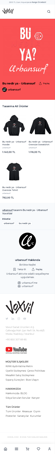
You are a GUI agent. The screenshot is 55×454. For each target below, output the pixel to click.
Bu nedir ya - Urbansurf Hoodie (14, 143)
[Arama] (49, 11)
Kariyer (36, 398)
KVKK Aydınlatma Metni (19, 366)
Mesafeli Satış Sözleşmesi (20, 375)
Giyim (36, 411)
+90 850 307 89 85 (16, 339)
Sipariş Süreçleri (15, 379)
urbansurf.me (29, 282)
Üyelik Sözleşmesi (16, 370)
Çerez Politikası (36, 370)
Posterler (11, 416)
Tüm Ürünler (13, 411)
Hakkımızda (12, 393)
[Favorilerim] (38, 449)
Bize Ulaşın (32, 379)
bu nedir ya (25, 223)
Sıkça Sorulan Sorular (18, 398)
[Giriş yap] (49, 449)
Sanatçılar (23, 416)
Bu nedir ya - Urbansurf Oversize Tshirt (14, 188)
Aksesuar (27, 411)
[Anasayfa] (5, 449)
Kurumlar (35, 416)
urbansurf (6, 148)
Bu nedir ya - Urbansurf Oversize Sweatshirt (40, 143)
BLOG (23, 393)
